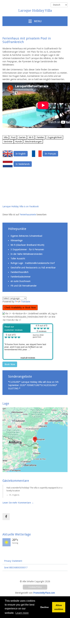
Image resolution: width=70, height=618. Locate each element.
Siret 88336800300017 (16, 567)
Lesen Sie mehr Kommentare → (18, 502)
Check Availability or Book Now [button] (20, 307)
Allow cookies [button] (58, 607)
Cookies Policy (35, 587)
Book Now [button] (10, 364)
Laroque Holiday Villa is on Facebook (20, 206)
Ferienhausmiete (28, 214)
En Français (50, 153)
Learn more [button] (22, 613)
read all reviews (28, 358)
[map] (35, 439)
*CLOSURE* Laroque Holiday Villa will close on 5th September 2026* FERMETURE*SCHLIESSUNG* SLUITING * (33, 385)
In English (21, 153)
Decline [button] (44, 607)
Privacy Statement (13, 561)
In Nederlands (23, 164)
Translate (25, 301)
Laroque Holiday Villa (35, 10)
